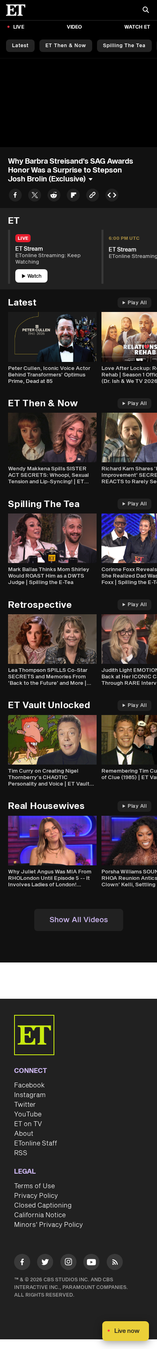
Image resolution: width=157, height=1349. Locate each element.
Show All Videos (79, 920)
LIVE (18, 27)
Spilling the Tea (124, 46)
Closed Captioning (43, 1205)
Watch (34, 276)
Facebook (29, 1085)
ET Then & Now (65, 46)
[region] (78, 102)
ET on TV (28, 1124)
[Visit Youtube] (91, 1262)
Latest (20, 46)
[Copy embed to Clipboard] (112, 196)
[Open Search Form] (146, 10)
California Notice (40, 1215)
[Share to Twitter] (34, 196)
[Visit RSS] (115, 1263)
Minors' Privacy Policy (48, 1225)
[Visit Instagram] (68, 1263)
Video (74, 27)
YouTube (27, 1114)
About (23, 1134)
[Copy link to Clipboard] (92, 196)
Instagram (29, 1095)
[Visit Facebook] (22, 1263)
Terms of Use (34, 1186)
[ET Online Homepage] (18, 10)
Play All (137, 303)
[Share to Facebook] (15, 196)
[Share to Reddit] (54, 196)
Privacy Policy (36, 1196)
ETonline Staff (35, 1143)
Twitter (25, 1105)
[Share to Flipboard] (73, 196)
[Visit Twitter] (45, 1263)
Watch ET (137, 27)
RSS (20, 1153)
